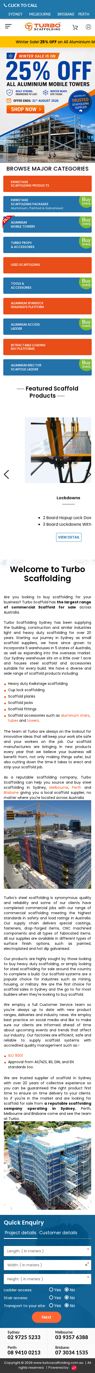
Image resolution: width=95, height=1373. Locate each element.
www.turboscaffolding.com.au (58, 1362)
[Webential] (74, 1367)
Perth (83, 14)
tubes (13, 720)
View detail (48, 537)
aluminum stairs (75, 715)
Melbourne (40, 14)
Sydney (15, 14)
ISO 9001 (15, 1055)
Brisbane (66, 14)
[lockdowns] (47, 450)
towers (33, 720)
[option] (47, 105)
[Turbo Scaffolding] (47, 26)
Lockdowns (47, 498)
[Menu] (7, 28)
